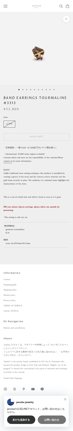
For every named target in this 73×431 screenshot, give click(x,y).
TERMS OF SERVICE (13, 306)
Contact (7, 279)
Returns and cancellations (14, 328)
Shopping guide (10, 285)
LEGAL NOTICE (11, 311)
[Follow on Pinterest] (24, 389)
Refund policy (9, 295)
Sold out (36, 137)
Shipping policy (10, 290)
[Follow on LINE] (42, 389)
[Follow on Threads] (14, 389)
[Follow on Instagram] (5, 389)
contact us (8, 161)
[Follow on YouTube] (33, 389)
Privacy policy (10, 300)
